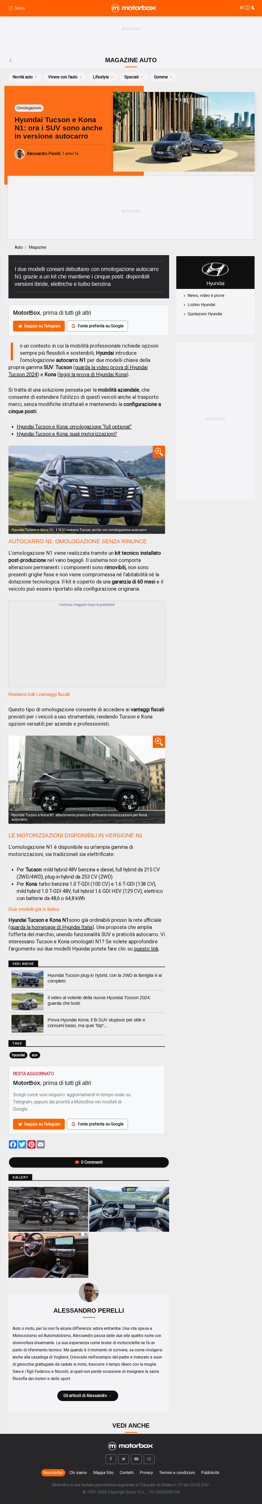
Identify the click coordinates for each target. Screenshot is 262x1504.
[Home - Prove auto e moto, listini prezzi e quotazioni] (134, 8)
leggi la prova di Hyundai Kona (93, 374)
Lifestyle (101, 77)
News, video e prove (206, 295)
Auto (19, 247)
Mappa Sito (103, 1472)
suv (35, 1055)
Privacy (146, 1472)
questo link (146, 949)
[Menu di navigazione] (16, 8)
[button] (110, 1459)
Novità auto (23, 77)
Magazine (37, 247)
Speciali (131, 77)
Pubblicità (210, 1472)
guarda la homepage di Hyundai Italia (51, 927)
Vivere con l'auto (63, 77)
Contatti (127, 1472)
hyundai (18, 1055)
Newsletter (53, 1472)
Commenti (92, 1162)
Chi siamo (78, 1472)
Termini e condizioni (177, 1472)
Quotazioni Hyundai (205, 313)
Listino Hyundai (201, 304)
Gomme (161, 77)
